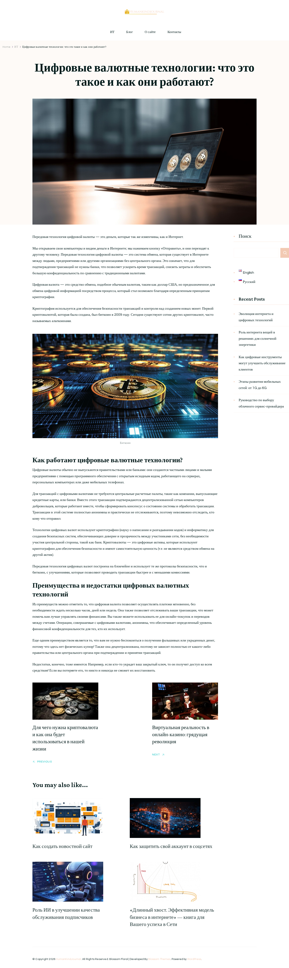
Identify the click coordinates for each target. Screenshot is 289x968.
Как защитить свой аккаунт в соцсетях (171, 846)
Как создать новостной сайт (62, 846)
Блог (129, 32)
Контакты (174, 32)
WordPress (194, 959)
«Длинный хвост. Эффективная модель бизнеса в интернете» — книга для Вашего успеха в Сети (172, 917)
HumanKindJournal (68, 959)
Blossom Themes (159, 959)
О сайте (150, 32)
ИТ (112, 32)
